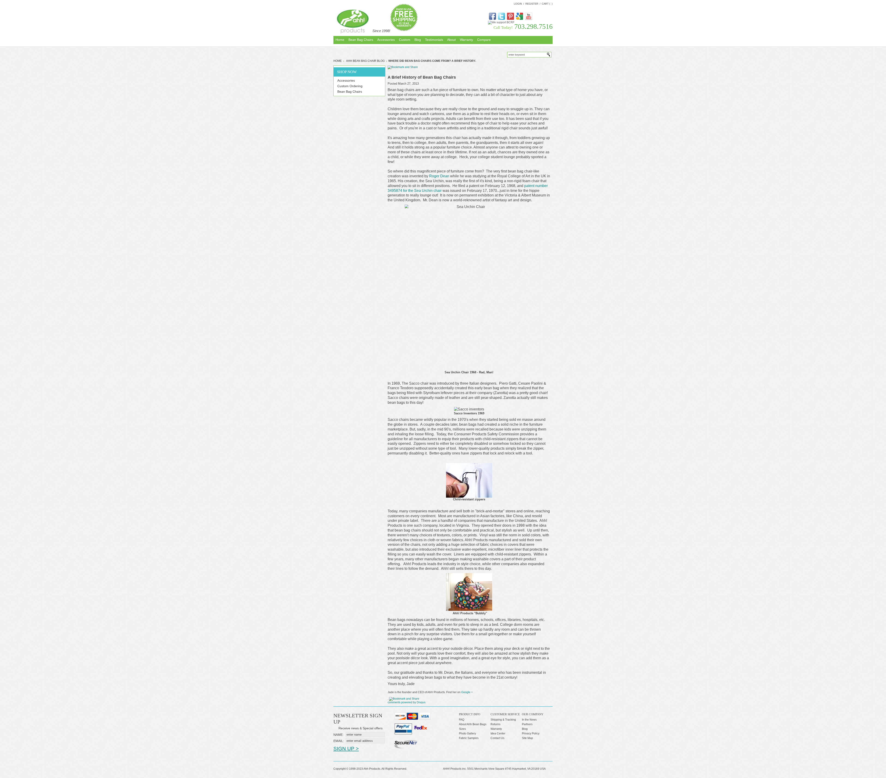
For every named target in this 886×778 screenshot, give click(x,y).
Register (531, 3)
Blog (525, 728)
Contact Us (497, 738)
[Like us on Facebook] (492, 19)
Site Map (527, 738)
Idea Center (498, 733)
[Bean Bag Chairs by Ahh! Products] (353, 21)
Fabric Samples (469, 738)
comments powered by (406, 702)
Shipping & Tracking (503, 719)
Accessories (346, 80)
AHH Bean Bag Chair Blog (365, 60)
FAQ (461, 719)
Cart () (547, 3)
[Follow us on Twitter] (501, 19)
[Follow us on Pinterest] (510, 19)
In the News (529, 719)
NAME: (338, 734)
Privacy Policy (530, 733)
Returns (495, 724)
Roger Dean (439, 176)
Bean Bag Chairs (349, 91)
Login (518, 3)
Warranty (496, 728)
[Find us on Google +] (519, 19)
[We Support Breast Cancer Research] (501, 22)
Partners (527, 724)
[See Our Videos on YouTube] (528, 19)
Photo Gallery (467, 733)
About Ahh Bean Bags (472, 724)
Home (337, 60)
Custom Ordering (349, 86)
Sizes (462, 728)
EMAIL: (338, 741)
